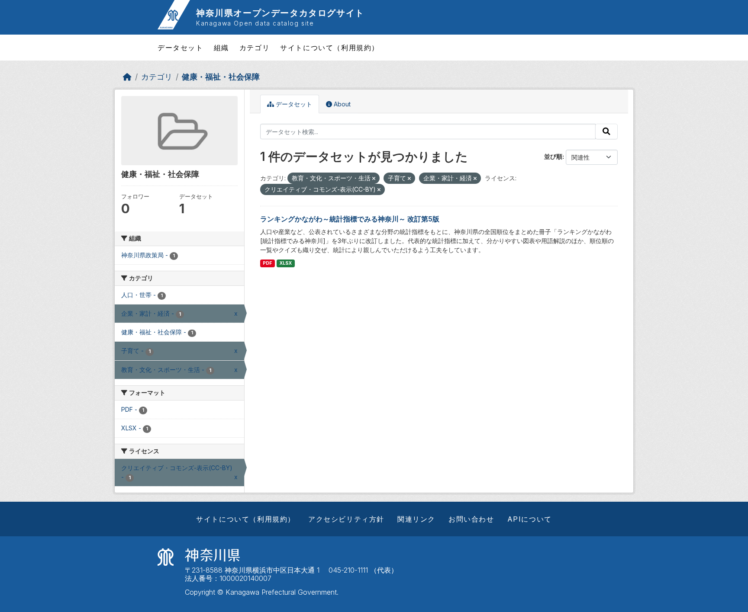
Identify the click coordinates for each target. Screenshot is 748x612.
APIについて (529, 519)
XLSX (286, 263)
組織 (221, 47)
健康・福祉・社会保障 (221, 76)
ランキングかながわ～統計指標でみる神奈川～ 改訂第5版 (349, 219)
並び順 (553, 156)
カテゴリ (254, 47)
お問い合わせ (471, 519)
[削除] (373, 179)
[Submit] (606, 131)
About (341, 104)
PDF (267, 263)
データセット (180, 47)
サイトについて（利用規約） (329, 47)
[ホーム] (127, 76)
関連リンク (416, 519)
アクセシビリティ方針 (346, 519)
